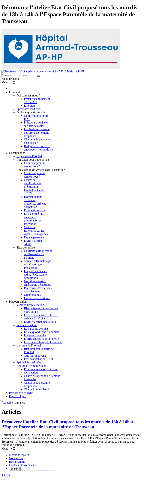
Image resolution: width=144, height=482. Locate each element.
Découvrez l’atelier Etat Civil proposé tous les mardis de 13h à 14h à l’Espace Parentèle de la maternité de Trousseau (67, 424)
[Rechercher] (38, 76)
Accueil (6, 402)
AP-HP (6, 475)
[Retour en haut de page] (3, 479)
